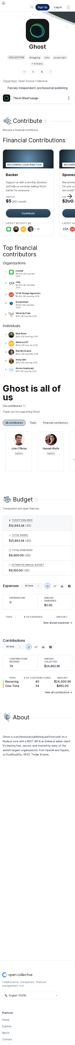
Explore (6, 1026)
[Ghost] (7, 98)
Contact (7, 1039)
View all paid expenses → (57, 622)
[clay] (65, 229)
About (6, 1032)
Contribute (28, 213)
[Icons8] (9, 229)
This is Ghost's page (25, 98)
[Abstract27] (23, 229)
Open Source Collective (33, 80)
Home (5, 1019)
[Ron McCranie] (30, 229)
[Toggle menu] (68, 7)
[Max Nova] (16, 229)
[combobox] (31, 995)
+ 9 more (37, 63)
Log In (58, 7)
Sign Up (42, 7)
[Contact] (24, 72)
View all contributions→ (58, 692)
